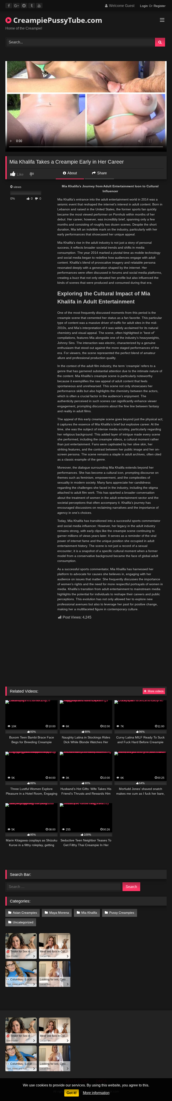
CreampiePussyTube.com (56, 20)
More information (96, 1093)
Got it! (72, 1093)
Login (144, 6)
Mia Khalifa (89, 912)
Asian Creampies (25, 912)
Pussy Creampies (121, 912)
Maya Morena (59, 912)
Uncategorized (23, 922)
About (72, 173)
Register (160, 6)
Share (101, 173)
